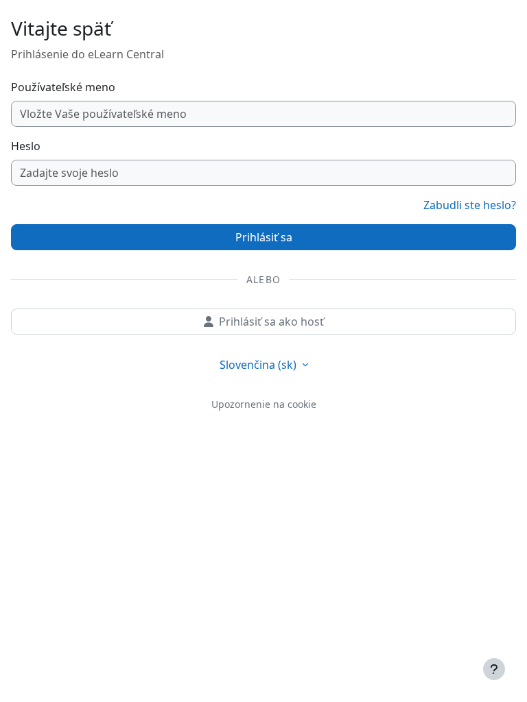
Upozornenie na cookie (263, 404)
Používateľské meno (63, 87)
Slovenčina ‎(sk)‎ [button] (259, 364)
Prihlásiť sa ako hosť (271, 321)
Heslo (25, 146)
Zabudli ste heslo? (469, 205)
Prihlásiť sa (263, 237)
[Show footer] (494, 669)
